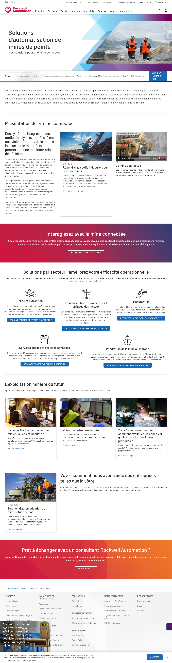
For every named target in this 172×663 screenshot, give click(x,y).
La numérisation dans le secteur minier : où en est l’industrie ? (27, 401)
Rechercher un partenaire (83, 618)
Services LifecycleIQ (80, 645)
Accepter (154, 657)
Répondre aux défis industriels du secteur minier (82, 133)
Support (102, 11)
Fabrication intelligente (49, 640)
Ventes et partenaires (121, 11)
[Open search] (160, 10)
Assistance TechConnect (115, 601)
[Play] (119, 158)
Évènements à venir (47, 618)
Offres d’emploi (12, 611)
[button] (141, 146)
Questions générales (113, 606)
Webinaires (77, 601)
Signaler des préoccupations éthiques (117, 617)
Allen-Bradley (78, 635)
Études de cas (143, 601)
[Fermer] (167, 657)
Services (52, 11)
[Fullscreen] (164, 158)
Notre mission (12, 601)
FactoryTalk (77, 640)
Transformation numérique (50, 635)
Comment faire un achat (115, 611)
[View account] (166, 10)
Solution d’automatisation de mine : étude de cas (26, 474)
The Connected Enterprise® (51, 645)
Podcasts (141, 611)
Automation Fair (46, 614)
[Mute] (159, 158)
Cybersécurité (45, 631)
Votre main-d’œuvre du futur (72, 400)
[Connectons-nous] (169, 626)
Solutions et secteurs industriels (77, 11)
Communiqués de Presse (50, 609)
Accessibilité (12, 606)
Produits (39, 11)
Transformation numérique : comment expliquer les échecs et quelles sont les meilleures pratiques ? (138, 401)
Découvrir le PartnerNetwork (84, 623)
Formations (77, 606)
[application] (141, 146)
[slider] (139, 158)
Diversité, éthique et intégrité (19, 616)
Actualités (43, 604)
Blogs (139, 606)
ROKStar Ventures (112, 623)
